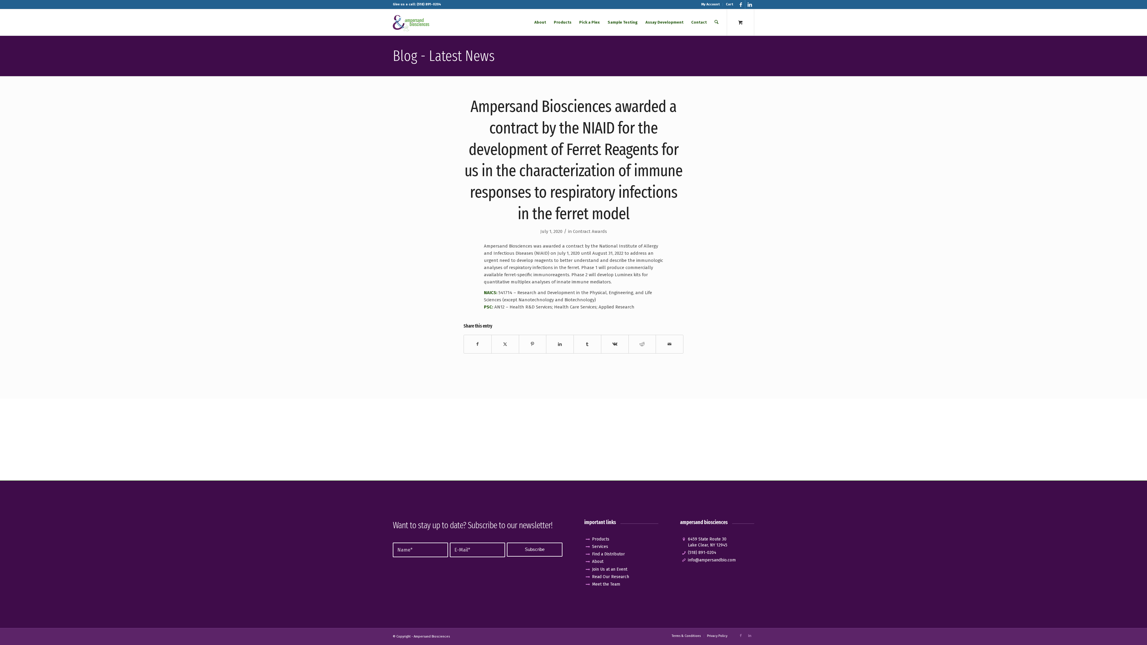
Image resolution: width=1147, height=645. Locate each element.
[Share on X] (505, 344)
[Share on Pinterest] (532, 344)
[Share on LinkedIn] (560, 344)
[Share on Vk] (614, 344)
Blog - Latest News (444, 56)
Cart (729, 4)
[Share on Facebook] (477, 344)
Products (600, 539)
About (597, 561)
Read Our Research (610, 576)
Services (600, 546)
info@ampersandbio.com (712, 560)
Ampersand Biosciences (432, 636)
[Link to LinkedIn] (749, 4)
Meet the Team (606, 584)
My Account (710, 4)
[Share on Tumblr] (587, 344)
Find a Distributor (608, 554)
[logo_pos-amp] (411, 22)
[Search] (716, 22)
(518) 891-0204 (702, 552)
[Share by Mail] (669, 344)
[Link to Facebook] (740, 4)
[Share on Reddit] (642, 344)
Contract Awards (590, 231)
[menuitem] (710, 4)
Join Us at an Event (609, 569)
